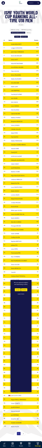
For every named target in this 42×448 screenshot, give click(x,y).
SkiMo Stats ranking (15, 29)
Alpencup (28, 32)
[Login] (3, 3)
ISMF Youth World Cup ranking (18, 32)
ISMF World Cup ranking (26, 29)
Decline (24, 289)
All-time (21, 24)
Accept (18, 289)
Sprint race (24, 36)
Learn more (21, 294)
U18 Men (17, 36)
